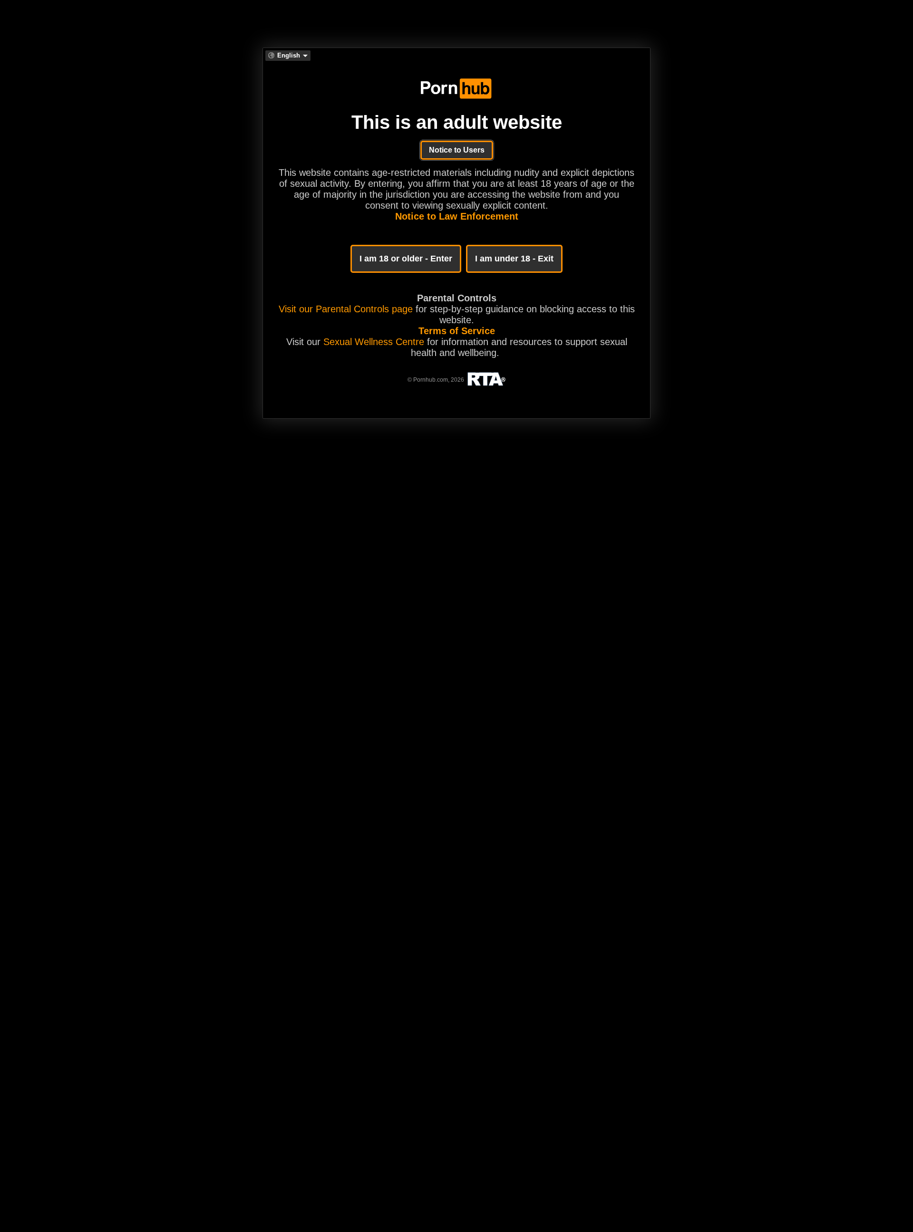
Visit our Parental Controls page (346, 309)
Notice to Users (457, 150)
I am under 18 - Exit (514, 258)
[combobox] (288, 55)
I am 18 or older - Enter (405, 258)
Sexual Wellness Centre (373, 342)
